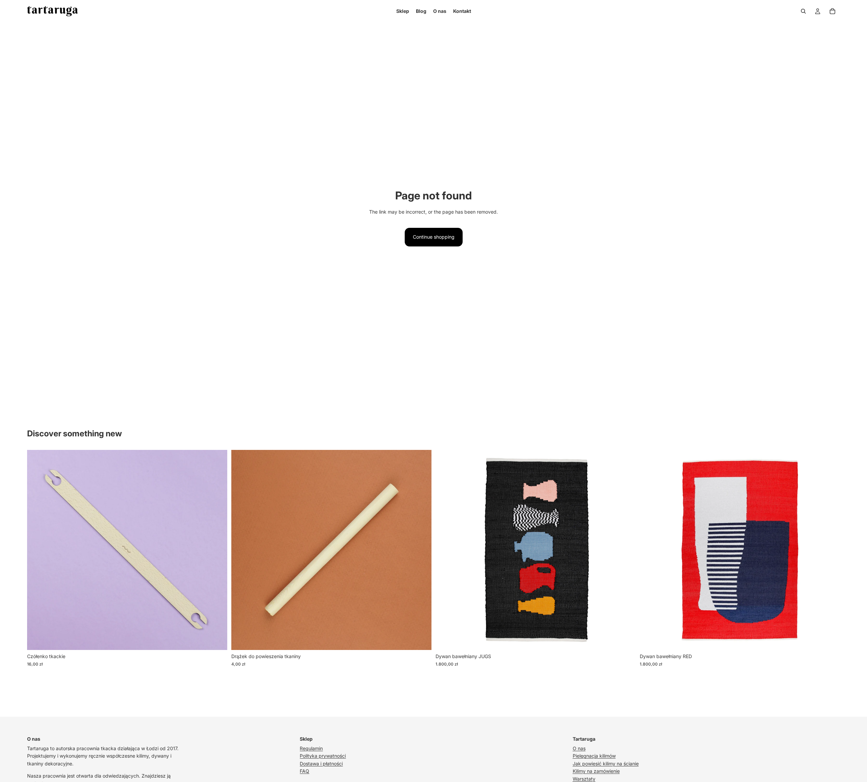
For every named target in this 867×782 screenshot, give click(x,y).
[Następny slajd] (217, 550)
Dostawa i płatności (321, 763)
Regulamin (311, 748)
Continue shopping (433, 237)
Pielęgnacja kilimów (594, 756)
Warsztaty (584, 779)
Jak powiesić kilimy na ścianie (606, 763)
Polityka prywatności (323, 756)
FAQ (304, 771)
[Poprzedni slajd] (37, 550)
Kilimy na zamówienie (596, 771)
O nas (579, 748)
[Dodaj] (625, 640)
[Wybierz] (217, 640)
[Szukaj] (803, 11)
